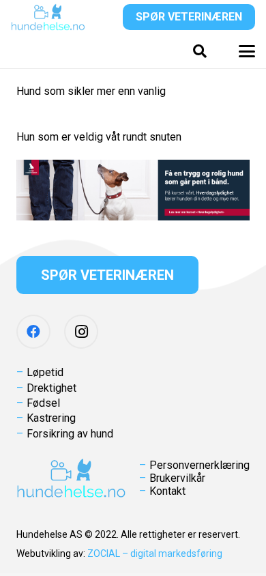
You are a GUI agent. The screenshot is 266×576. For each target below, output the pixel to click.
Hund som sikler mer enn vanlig (91, 91)
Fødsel (43, 403)
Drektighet (51, 387)
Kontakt (167, 491)
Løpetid (45, 372)
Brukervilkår (177, 478)
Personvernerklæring (199, 465)
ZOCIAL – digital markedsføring (154, 553)
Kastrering (51, 418)
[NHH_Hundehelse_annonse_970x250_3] (133, 190)
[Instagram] (81, 332)
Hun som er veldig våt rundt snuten (98, 136)
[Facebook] (33, 332)
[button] (200, 51)
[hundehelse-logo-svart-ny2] (48, 17)
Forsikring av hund (70, 433)
